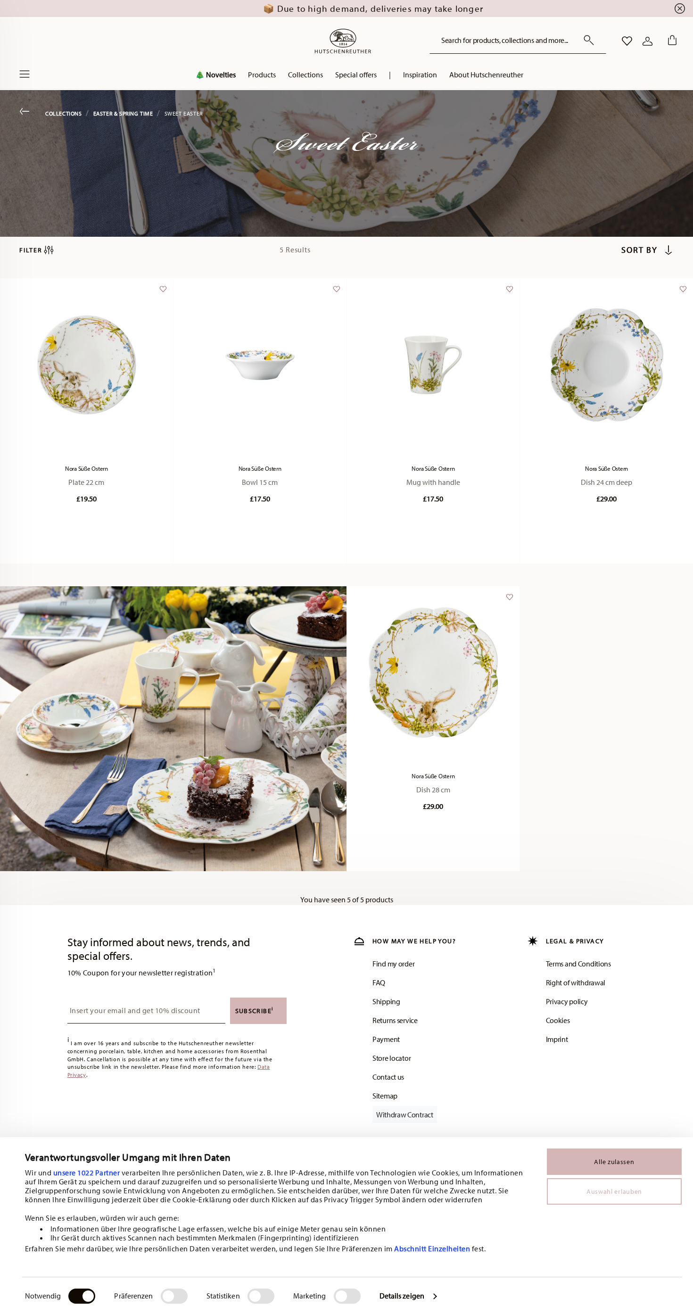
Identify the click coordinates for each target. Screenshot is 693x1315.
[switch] (174, 1296)
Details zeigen (402, 1295)
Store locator (391, 1058)
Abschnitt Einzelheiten (432, 1248)
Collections (63, 113)
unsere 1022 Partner (86, 1172)
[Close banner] (679, 8)
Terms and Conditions (578, 963)
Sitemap (384, 1095)
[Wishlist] (162, 293)
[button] (262, 77)
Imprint (557, 1039)
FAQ (378, 982)
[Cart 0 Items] (670, 41)
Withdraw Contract (404, 1114)
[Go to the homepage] (342, 41)
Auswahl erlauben (614, 1191)
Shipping (386, 1001)
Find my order (393, 963)
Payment (386, 1039)
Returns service (395, 1020)
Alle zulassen (614, 1161)
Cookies (558, 1020)
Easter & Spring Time (123, 113)
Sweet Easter (184, 113)
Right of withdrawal (576, 982)
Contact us (388, 1077)
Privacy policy (567, 1001)
